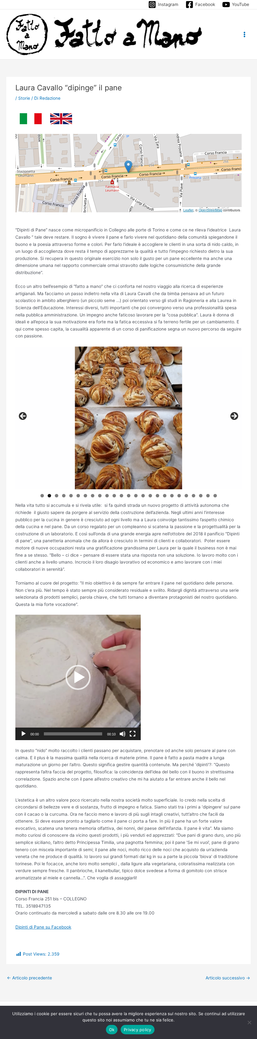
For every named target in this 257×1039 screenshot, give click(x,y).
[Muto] (122, 734)
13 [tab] (128, 495)
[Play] (23, 734)
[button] (128, 166)
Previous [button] (23, 416)
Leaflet (188, 210)
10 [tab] (107, 495)
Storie (24, 98)
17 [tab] (157, 495)
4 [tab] (64, 495)
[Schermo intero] (132, 734)
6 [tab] (78, 495)
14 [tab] (136, 495)
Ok (112, 1029)
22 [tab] (193, 495)
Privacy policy (137, 1029)
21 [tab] (186, 495)
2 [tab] (49, 495)
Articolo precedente (29, 977)
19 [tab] (172, 495)
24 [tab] (208, 495)
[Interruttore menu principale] (244, 34)
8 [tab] (92, 495)
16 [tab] (150, 495)
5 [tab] (71, 495)
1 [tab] (42, 495)
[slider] (73, 733)
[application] (78, 677)
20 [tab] (179, 495)
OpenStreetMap (210, 210)
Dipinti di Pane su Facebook (43, 927)
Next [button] (234, 416)
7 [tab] (85, 495)
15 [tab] (143, 495)
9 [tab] (100, 495)
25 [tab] (215, 495)
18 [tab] (164, 495)
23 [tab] (200, 495)
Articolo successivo (228, 977)
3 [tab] (56, 495)
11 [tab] (114, 495)
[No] (249, 1022)
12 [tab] (121, 495)
